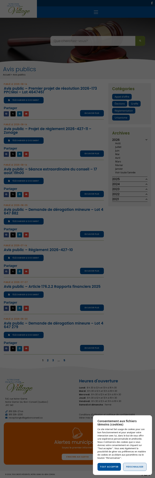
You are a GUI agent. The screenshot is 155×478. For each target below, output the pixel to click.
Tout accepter (109, 466)
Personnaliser (134, 466)
